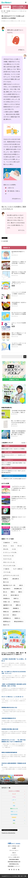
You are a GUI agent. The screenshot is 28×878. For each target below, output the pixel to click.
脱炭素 (17, 618)
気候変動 (6, 598)
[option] (7, 780)
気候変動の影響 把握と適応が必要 (10, 729)
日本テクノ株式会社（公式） (14, 846)
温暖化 (18, 605)
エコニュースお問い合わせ (14, 857)
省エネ (6, 615)
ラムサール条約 (17, 569)
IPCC (20, 546)
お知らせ (14, 852)
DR (5, 546)
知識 (14, 820)
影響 (13, 592)
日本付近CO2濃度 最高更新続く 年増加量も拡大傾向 (14, 764)
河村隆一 (6, 602)
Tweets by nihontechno (8, 833)
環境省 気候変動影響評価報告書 (9, 752)
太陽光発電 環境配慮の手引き (9, 718)
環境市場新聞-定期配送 (14, 859)
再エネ (6, 582)
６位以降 (23, 442)
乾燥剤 (5, 578)
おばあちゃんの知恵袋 (14, 791)
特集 (14, 805)
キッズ (14, 794)
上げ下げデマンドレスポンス (11, 575)
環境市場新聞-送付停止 (14, 864)
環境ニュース (14, 811)
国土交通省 (6, 588)
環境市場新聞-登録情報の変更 (14, 861)
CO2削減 (6, 542)
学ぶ (14, 803)
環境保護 (6, 608)
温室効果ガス (7, 605)
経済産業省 (7, 618)
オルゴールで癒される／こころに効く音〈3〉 (13, 696)
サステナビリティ (8, 555)
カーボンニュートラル (9, 552)
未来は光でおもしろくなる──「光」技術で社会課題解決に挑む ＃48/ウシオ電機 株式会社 (14, 740)
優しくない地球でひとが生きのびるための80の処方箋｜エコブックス (14, 672)
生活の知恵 (6, 7)
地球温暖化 (18, 588)
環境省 (6, 611)
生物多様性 (16, 611)
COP (15, 542)
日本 (5, 595)
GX (12, 546)
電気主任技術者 (18, 621)
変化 (5, 592)
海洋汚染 (17, 602)
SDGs (5, 549)
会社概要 (14, 848)
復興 (20, 592)
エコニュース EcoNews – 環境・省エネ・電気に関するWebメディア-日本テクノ (14, 653)
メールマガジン (14, 855)
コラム (14, 797)
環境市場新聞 (14, 814)
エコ (14, 549)
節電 (14, 615)
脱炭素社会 (6, 621)
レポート (14, 800)
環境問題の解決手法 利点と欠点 (9, 707)
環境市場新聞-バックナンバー (14, 866)
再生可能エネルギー (9, 585)
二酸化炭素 (15, 578)
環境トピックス (14, 808)
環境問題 (16, 608)
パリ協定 (6, 569)
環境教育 (14, 817)
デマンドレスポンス (9, 565)
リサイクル (6, 572)
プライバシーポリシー (14, 850)
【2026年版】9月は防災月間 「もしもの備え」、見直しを (14, 659)
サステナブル (7, 559)
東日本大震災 (15, 595)
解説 (14, 823)
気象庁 (16, 598)
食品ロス (6, 625)
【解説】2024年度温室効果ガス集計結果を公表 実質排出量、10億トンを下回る (14, 685)
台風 (21, 585)
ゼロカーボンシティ (9, 562)
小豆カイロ (10, 188)
